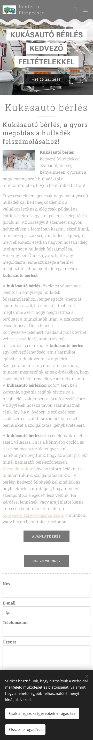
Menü (85, 9)
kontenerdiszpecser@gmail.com (33, 515)
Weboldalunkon (18, 468)
